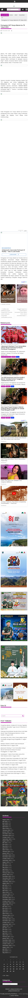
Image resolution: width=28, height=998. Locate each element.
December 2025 (7, 833)
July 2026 (5, 821)
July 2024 (5, 864)
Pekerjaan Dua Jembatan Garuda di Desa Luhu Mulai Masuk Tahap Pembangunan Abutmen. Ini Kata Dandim (14, 733)
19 (23, 966)
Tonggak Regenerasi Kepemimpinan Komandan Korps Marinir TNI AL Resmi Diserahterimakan (21, 312)
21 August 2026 (5, 344)
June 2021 (5, 929)
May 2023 (5, 888)
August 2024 (6, 862)
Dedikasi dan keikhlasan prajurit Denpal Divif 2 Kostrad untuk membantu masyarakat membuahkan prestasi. (6, 313)
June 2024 (5, 865)
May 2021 (5, 931)
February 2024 (6, 872)
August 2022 (6, 904)
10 (16, 964)
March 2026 (6, 828)
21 (7, 969)
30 (13, 971)
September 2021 (7, 924)
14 (7, 966)
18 (20, 966)
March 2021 (6, 935)
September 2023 (7, 881)
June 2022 (5, 908)
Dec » (7, 975)
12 (23, 964)
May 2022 (5, 910)
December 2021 (7, 919)
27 (4, 971)
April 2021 (5, 933)
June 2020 (5, 951)
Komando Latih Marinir (6, 356)
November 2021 (7, 920)
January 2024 (6, 874)
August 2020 (6, 947)
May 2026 (5, 825)
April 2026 (5, 826)
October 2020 (6, 943)
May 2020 (5, 952)
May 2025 (5, 846)
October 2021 (6, 922)
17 (16, 966)
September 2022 (7, 903)
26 (23, 969)
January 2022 (6, 917)
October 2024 (6, 858)
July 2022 (5, 906)
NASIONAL (8, 304)
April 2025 (5, 848)
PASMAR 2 (8, 386)
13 (4, 966)
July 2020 (5, 949)
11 (20, 964)
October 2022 (6, 901)
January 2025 (6, 853)
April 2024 (5, 869)
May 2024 (5, 867)
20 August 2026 (5, 375)
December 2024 (7, 855)
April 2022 (5, 911)
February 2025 (6, 851)
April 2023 (5, 890)
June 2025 (5, 844)
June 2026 (5, 823)
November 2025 (7, 835)
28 (7, 971)
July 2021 (5, 927)
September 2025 (7, 839)
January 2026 (6, 832)
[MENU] (26, 9)
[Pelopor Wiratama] (2, 9)
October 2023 (6, 880)
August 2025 (6, 841)
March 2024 (6, 871)
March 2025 (6, 849)
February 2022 (6, 915)
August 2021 (6, 926)
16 (13, 966)
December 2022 (7, 897)
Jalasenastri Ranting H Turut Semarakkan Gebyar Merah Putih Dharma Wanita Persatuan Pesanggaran (13, 749)
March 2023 (6, 892)
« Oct (4, 975)
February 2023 (6, 894)
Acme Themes (15, 995)
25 (20, 969)
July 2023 (5, 885)
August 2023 (6, 883)
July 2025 (5, 842)
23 (13, 969)
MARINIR (3, 304)
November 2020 (7, 942)
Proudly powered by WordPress (8, 993)
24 (16, 969)
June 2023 (5, 887)
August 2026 (6, 819)
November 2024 (7, 856)
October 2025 (6, 837)
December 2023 (7, 876)
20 (4, 969)
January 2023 (6, 896)
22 (10, 969)
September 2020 (7, 945)
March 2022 (6, 913)
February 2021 (6, 936)
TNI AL (17, 356)
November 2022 (7, 899)
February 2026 (6, 830)
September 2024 (7, 860)
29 (10, 971)
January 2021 (6, 938)
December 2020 (7, 940)
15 (10, 966)
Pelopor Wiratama (14, 344)
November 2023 (7, 878)
